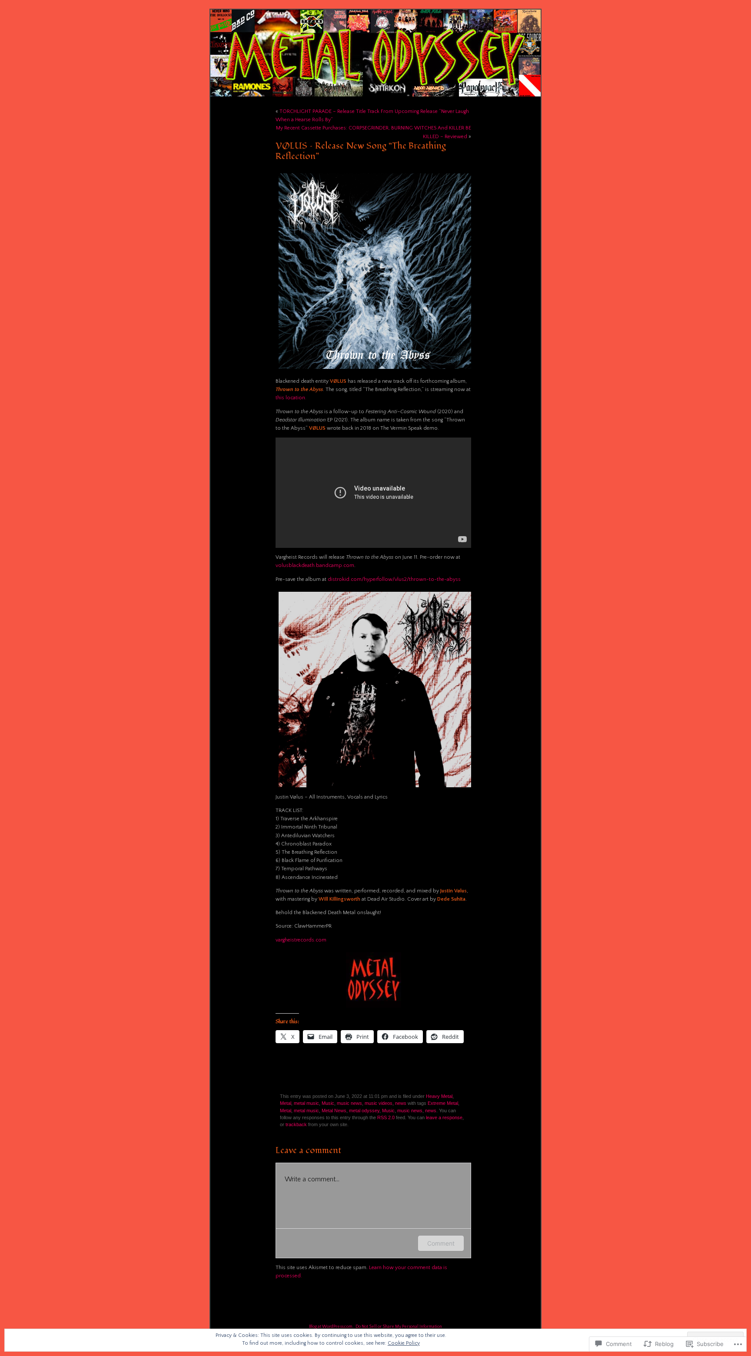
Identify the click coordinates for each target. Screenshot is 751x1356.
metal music (306, 1103)
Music (328, 1103)
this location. (291, 398)
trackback (296, 1124)
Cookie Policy (404, 1343)
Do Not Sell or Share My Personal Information (399, 1326)
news (400, 1103)
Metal (285, 1103)
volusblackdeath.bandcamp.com (315, 565)
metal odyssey (364, 1110)
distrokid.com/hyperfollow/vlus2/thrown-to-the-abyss (394, 579)
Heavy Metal (439, 1096)
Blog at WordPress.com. (331, 1326)
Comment (441, 1243)
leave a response (444, 1117)
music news (349, 1103)
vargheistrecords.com (301, 940)
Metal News (334, 1110)
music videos (378, 1103)
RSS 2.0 (386, 1117)
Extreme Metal (443, 1103)
